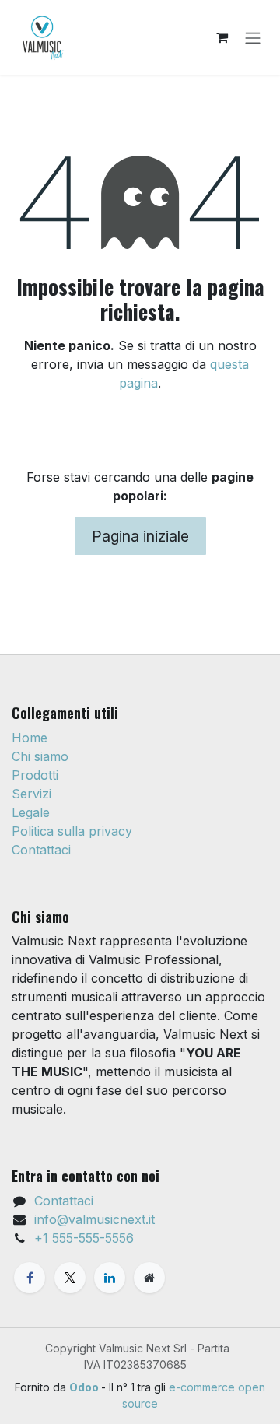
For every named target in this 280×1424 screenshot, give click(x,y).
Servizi (31, 793)
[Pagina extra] (149, 1277)
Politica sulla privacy (72, 831)
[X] (70, 1277)
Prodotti (35, 775)
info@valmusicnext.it (94, 1219)
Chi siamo (40, 756)
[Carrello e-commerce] (221, 37)
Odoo (85, 1387)
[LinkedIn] (109, 1277)
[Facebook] (29, 1277)
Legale (31, 812)
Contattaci (41, 850)
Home (29, 737)
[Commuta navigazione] (252, 37)
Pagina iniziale (140, 536)
